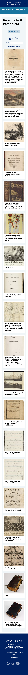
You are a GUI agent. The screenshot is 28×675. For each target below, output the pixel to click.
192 (18, 39)
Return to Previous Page (7, 12)
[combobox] (16, 43)
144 (15, 39)
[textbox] (16, 43)
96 (12, 39)
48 (10, 39)
